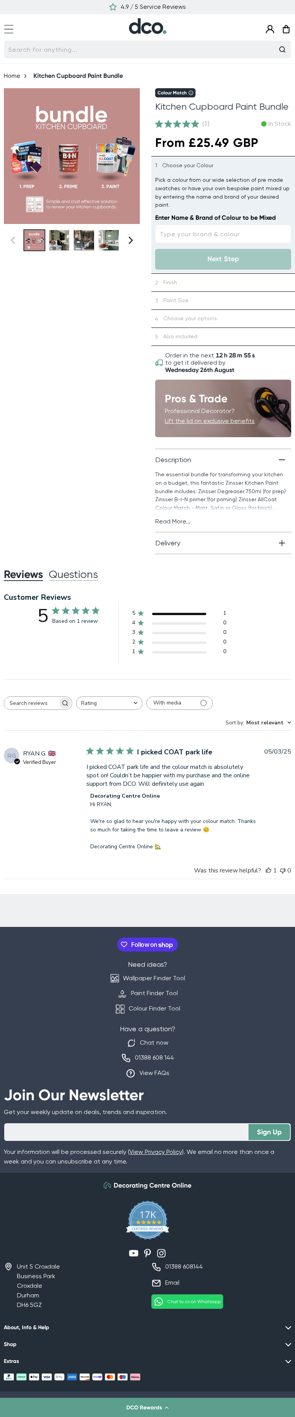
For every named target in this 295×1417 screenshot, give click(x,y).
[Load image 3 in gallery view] (83, 240)
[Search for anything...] (282, 49)
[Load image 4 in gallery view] (108, 240)
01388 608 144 (154, 1057)
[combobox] (147, 49)
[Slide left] (13, 156)
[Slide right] (131, 156)
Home (12, 75)
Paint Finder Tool (154, 993)
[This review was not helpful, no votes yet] (282, 870)
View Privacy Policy (155, 1151)
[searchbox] (31, 703)
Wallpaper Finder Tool (154, 978)
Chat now (154, 1042)
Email (172, 1282)
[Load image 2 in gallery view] (59, 240)
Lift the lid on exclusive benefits (210, 421)
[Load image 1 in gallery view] (34, 240)
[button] (147, 1407)
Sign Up (269, 1132)
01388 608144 (184, 1266)
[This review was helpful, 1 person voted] (268, 870)
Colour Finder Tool (154, 1008)
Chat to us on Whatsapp (194, 1301)
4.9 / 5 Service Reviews (153, 6)
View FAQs (154, 1072)
